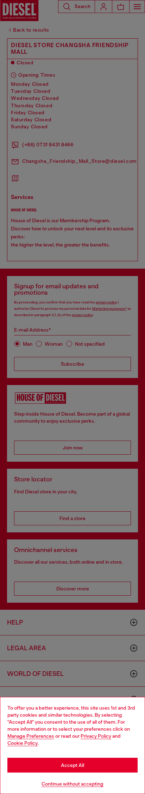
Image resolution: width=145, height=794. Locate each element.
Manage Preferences (30, 736)
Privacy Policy (96, 736)
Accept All (72, 765)
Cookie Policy (22, 743)
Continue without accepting (72, 784)
